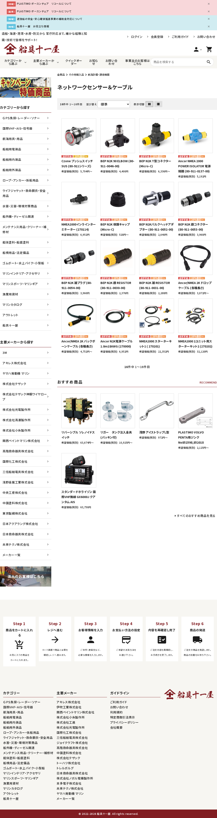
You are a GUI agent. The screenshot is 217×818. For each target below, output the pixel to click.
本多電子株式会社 (69, 783)
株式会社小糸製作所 (17, 430)
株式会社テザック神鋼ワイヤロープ (25, 396)
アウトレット (10, 315)
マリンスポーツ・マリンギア (20, 284)
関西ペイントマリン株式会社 (21, 441)
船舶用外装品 (12, 170)
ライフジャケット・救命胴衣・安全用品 (24, 193)
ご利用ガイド (180, 36)
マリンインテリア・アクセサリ (21, 273)
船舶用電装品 (12, 149)
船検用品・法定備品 (16, 253)
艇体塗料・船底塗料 (16, 242)
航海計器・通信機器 (99, 74)
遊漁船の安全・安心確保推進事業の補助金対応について (49, 19)
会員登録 (157, 36)
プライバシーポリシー (124, 722)
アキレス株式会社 (14, 363)
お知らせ (93, 62)
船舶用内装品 (12, 159)
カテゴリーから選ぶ (13, 62)
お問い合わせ (206, 36)
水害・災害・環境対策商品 (20, 206)
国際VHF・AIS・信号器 (17, 128)
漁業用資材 (10, 294)
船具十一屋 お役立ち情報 (33, 26)
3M (5, 352)
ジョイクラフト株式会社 (72, 742)
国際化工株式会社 (15, 461)
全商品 (61, 74)
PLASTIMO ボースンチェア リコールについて (44, 3)
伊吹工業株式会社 (69, 707)
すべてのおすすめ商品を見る (196, 515)
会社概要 (116, 727)
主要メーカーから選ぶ (43, 62)
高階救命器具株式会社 (18, 451)
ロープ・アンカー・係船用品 (21, 180)
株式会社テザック (14, 384)
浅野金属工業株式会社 (18, 482)
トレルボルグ (65, 768)
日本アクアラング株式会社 (20, 524)
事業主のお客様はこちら (137, 62)
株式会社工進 (66, 722)
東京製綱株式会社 (15, 513)
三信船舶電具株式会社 (18, 472)
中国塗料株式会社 (15, 503)
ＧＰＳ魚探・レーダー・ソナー (21, 118)
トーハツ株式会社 (69, 763)
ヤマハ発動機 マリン (16, 373)
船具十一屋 (10, 325)
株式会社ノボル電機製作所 (75, 778)
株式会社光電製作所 (17, 409)
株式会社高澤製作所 (17, 420)
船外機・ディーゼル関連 (18, 216)
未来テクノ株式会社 (16, 544)
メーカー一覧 (12, 555)
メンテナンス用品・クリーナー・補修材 (24, 229)
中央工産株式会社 (15, 492)
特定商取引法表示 (122, 717)
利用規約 (116, 712)
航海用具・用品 (13, 139)
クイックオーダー (73, 62)
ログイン (136, 36)
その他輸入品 (76, 74)
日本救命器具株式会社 (18, 534)
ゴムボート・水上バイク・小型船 (23, 263)
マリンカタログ (12, 304)
